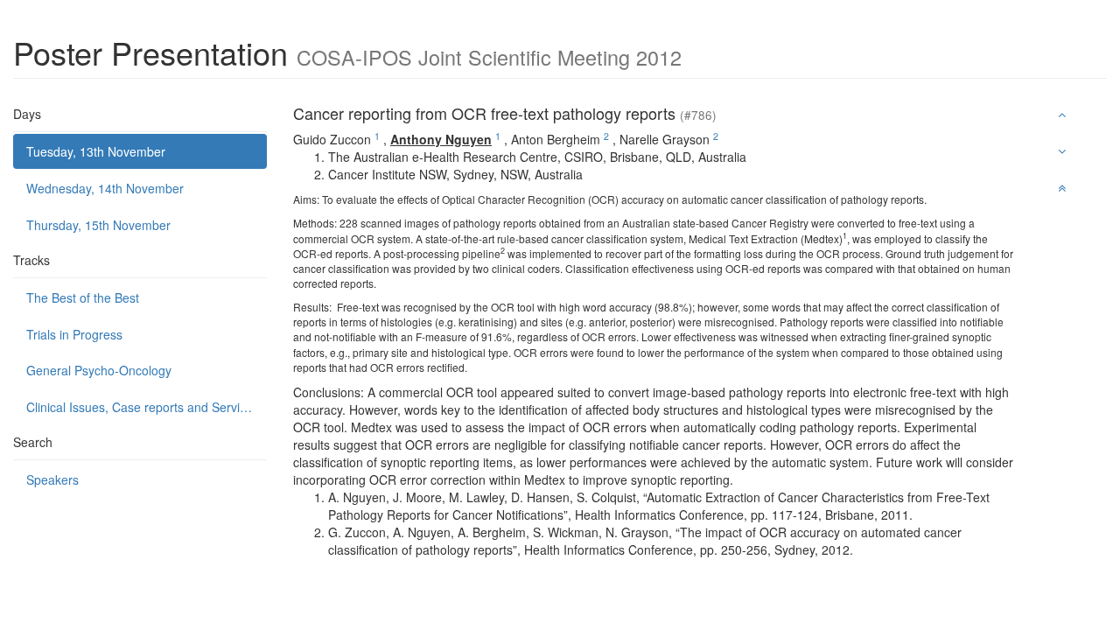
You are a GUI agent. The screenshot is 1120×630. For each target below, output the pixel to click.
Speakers (52, 479)
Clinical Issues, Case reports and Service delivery (146, 407)
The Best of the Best (82, 297)
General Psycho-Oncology (99, 370)
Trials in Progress (74, 334)
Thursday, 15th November (98, 225)
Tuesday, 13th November (95, 151)
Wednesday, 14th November (105, 188)
